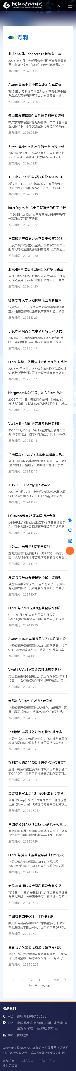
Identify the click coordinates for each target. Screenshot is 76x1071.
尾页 (57, 980)
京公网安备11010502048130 (48, 1052)
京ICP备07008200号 (15, 1052)
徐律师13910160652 (31, 1016)
